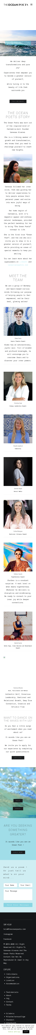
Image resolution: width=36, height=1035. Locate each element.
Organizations (12, 977)
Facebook (8, 939)
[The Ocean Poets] (16, 4)
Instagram (8, 934)
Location (10, 980)
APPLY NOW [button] (18, 852)
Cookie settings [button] (14, 1031)
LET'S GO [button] (18, 757)
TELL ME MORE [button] (18, 101)
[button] (31, 4)
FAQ (7, 998)
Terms (8, 1005)
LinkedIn (24, 262)
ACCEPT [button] (26, 1031)
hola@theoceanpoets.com (15, 929)
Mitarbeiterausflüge (15, 1017)
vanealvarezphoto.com (18, 265)
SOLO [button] (18, 800)
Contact (9, 1002)
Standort (10, 1020)
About (8, 995)
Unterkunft (11, 1023)
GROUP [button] (18, 808)
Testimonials (12, 992)
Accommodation (12, 984)
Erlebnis (10, 1013)
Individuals (11, 974)
